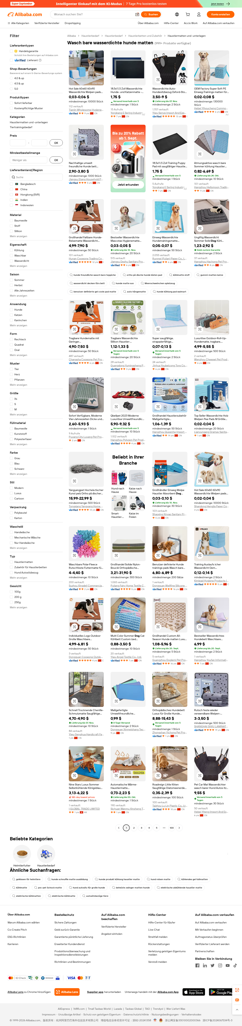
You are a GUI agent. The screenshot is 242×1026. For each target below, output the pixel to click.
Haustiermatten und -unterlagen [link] (187, 35)
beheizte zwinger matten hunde (133, 887)
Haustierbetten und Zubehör (145, 35)
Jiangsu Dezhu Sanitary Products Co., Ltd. (128, 261)
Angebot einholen (111, 933)
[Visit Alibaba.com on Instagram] (220, 965)
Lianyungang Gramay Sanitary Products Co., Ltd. (211, 431)
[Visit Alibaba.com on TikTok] (235, 965)
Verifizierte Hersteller (113, 926)
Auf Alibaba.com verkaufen (211, 922)
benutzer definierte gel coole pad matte (95, 291)
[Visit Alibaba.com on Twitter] (212, 965)
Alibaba (71, 35)
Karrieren (13, 944)
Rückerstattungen (159, 944)
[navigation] (36, 432)
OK (56, 142)
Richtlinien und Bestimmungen (72, 961)
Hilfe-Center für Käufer (161, 922)
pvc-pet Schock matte (50, 887)
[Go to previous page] (118, 827)
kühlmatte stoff (181, 275)
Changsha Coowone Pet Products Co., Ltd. (86, 359)
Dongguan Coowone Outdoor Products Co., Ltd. (86, 656)
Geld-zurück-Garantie (67, 929)
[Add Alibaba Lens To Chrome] (67, 992)
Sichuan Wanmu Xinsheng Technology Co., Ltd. (128, 808)
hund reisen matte (160, 879)
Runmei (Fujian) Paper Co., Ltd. (169, 258)
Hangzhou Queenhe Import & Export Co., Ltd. (169, 431)
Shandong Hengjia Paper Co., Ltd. (211, 506)
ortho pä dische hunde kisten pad (144, 275)
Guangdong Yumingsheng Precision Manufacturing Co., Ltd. (128, 365)
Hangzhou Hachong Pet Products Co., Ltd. (211, 261)
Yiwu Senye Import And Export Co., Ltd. (169, 112)
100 (172, 828)
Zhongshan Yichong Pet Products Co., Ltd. (169, 732)
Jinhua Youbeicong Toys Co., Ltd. (169, 365)
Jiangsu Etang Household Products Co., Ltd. (86, 179)
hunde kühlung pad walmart (171, 291)
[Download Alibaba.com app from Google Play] (221, 992)
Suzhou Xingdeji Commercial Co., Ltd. (86, 585)
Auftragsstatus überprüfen (211, 936)
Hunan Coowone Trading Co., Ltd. (86, 258)
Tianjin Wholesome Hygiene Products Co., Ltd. (86, 109)
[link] (237, 990)
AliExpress (64, 1008)
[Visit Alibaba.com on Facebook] (197, 965)
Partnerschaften (204, 951)
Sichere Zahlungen (65, 922)
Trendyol (158, 1008)
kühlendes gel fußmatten (194, 879)
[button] (137, 14)
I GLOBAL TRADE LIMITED (84, 808)
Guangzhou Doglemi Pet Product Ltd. (169, 659)
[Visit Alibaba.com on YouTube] (227, 965)
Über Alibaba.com (19, 914)
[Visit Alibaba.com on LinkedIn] (205, 965)
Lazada (118, 1008)
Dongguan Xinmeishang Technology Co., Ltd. (128, 729)
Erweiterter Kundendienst (69, 944)
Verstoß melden (157, 961)
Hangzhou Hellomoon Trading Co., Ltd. (211, 187)
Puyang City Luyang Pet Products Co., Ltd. (86, 436)
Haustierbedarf (90, 35)
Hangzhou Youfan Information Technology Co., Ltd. (211, 659)
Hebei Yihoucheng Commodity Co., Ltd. (211, 108)
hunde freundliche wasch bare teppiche (95, 275)
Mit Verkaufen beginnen (209, 929)
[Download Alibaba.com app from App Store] (193, 992)
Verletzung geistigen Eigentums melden (167, 953)
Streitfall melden (158, 936)
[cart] (188, 14)
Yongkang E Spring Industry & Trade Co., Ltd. (128, 112)
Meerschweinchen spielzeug (160, 283)
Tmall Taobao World (99, 1008)
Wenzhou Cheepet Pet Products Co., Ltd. (211, 359)
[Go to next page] (179, 827)
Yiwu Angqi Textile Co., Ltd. (126, 656)
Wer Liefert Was (175, 1008)
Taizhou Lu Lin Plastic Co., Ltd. (169, 805)
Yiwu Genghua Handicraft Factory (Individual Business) (86, 734)
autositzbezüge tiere (97, 896)
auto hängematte (136, 291)
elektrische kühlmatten (28, 896)
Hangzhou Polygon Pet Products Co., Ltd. (128, 439)
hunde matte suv (125, 283)
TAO (147, 1008)
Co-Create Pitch (17, 929)
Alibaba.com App (168, 991)
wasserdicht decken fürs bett (89, 283)
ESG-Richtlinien (17, 936)
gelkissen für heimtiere (28, 879)
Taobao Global (133, 1008)
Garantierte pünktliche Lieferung (73, 936)
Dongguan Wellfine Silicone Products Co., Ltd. (169, 585)
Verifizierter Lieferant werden (212, 944)
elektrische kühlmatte (63, 896)
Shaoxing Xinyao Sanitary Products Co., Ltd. (169, 514)
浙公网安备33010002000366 (182, 1020)
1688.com (79, 1008)
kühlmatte (21, 887)
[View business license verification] (155, 1020)
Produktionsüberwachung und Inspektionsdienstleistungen (72, 953)
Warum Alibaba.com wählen (24, 922)
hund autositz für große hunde (89, 887)
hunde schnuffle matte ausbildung (69, 879)
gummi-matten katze (211, 275)
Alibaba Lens (15, 991)
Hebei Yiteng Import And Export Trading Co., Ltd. (211, 811)
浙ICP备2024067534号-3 (217, 1020)
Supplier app (95, 991)
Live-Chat (154, 929)
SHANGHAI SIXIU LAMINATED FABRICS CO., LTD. (211, 726)
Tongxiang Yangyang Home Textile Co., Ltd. (86, 506)
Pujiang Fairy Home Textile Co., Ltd (128, 585)
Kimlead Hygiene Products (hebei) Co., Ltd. (211, 580)
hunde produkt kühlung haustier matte (119, 879)
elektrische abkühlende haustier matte (181, 887)
